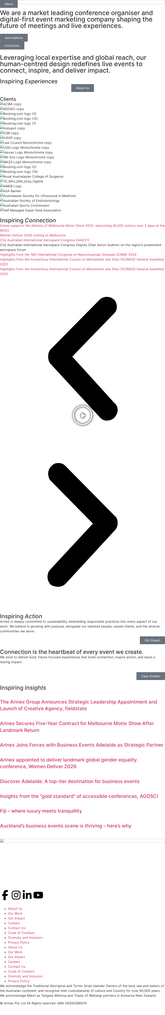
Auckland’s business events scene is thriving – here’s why (65, 826)
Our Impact (16, 918)
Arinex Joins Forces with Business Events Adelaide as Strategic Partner (81, 745)
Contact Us (16, 928)
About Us (15, 909)
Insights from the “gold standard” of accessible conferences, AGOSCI (79, 796)
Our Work (15, 913)
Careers (14, 923)
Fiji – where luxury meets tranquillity (41, 811)
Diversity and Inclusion (25, 938)
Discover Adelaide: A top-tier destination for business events (70, 781)
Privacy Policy (19, 942)
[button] (82, 359)
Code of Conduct (21, 933)
